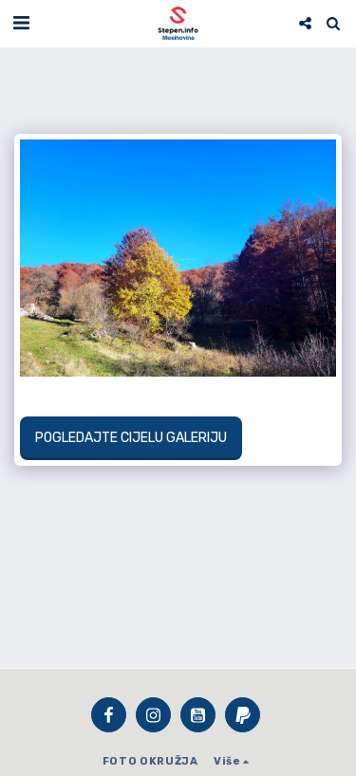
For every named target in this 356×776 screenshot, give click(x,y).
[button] (21, 23)
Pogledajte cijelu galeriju (130, 438)
